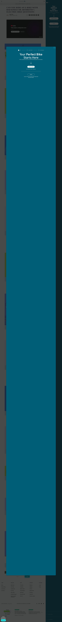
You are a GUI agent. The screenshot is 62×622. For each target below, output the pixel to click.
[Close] (54, 47)
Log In (31, 74)
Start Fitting (31, 66)
